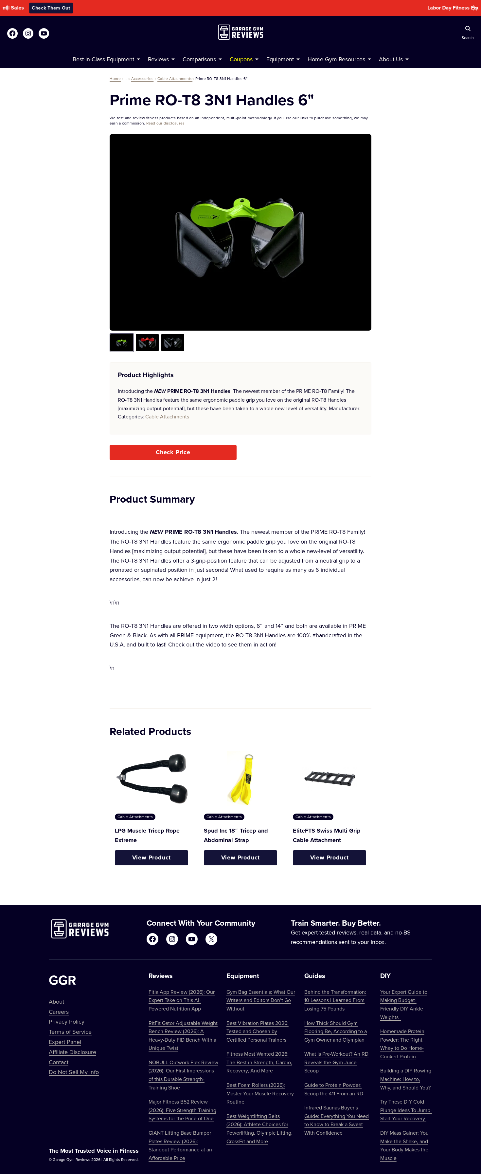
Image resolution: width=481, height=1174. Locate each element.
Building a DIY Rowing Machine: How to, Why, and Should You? (405, 1079)
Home (115, 78)
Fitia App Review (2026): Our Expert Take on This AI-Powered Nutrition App (182, 1000)
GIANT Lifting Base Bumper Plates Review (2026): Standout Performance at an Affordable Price (180, 1145)
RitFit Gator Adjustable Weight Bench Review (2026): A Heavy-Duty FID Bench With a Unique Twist (183, 1035)
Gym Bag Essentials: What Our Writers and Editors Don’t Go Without (260, 1000)
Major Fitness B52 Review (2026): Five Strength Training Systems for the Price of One (182, 1110)
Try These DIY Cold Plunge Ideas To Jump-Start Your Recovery (406, 1110)
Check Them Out (284, 8)
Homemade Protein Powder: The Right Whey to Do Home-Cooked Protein (402, 1044)
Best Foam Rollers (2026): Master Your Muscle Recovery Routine (260, 1093)
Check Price (173, 452)
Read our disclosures (165, 123)
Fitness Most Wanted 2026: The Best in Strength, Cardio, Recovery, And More (259, 1062)
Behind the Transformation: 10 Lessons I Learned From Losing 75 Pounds (335, 1000)
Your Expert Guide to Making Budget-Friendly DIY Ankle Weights (403, 1004)
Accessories (142, 78)
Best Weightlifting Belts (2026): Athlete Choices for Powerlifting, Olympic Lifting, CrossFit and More (259, 1128)
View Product (151, 857)
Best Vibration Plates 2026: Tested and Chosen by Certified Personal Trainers (257, 1031)
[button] (6, 8)
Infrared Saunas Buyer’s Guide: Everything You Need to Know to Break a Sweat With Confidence (336, 1120)
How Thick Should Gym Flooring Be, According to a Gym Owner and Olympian (335, 1031)
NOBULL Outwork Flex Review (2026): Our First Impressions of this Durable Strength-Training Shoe (183, 1075)
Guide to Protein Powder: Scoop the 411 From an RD (333, 1089)
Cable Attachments (174, 78)
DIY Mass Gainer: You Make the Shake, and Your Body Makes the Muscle (404, 1145)
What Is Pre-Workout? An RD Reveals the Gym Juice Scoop (336, 1062)
